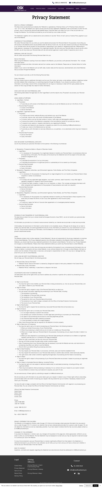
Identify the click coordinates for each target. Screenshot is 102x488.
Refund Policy (18, 473)
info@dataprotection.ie (24, 411)
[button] (51, 8)
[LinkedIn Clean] (79, 473)
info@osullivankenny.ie (74, 125)
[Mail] (70, 2)
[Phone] (53, 2)
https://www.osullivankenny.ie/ (25, 27)
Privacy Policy (59, 485)
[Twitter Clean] (75, 473)
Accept (95, 485)
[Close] (100, 485)
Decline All (88, 485)
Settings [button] (81, 485)
